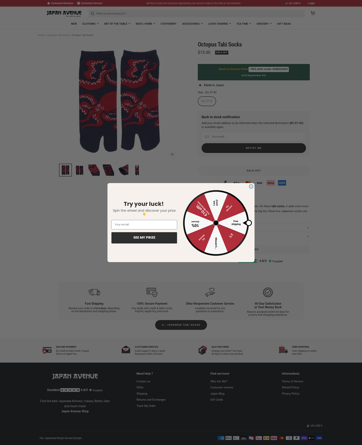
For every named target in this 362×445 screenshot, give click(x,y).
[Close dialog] (251, 186)
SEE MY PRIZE (144, 238)
